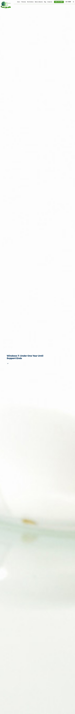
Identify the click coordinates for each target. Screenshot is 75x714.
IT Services (23, 1)
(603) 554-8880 (59, 1)
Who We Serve (30, 1)
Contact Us (49, 1)
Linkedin (68, 1)
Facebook (65, 1)
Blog (45, 1)
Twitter (66, 1)
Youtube (70, 1)
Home (18, 1)
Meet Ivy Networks (39, 1)
